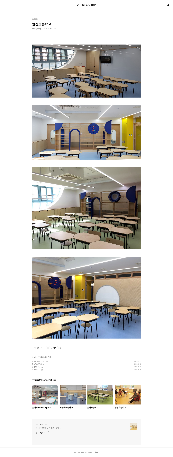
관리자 (96, 452)
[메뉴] (6, 5)
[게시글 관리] (44, 348)
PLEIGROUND (86, 5)
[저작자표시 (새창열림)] (60, 348)
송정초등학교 (36, 369)
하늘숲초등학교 (37, 364)
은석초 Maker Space (38, 361)
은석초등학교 (36, 367)
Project (35, 357)
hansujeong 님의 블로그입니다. (48, 427)
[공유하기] (41, 348)
